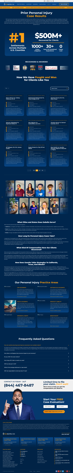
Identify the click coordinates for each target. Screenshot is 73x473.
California (22, 459)
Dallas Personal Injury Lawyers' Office (43, 439)
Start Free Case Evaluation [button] (54, 411)
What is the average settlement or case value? (15, 367)
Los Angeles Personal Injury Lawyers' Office (10, 439)
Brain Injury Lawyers (54, 326)
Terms (34, 471)
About (49, 4)
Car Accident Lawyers (7, 451)
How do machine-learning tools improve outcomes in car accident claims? (22, 345)
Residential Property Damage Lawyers (10, 465)
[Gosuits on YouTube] (63, 471)
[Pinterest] (53, 1)
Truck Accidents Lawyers (22, 310)
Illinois (21, 463)
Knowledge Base (40, 457)
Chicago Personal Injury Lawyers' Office (60, 439)
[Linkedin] (47, 1)
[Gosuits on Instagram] (65, 471)
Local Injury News (40, 459)
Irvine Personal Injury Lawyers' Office (28, 439)
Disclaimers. (8, 429)
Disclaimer (38, 471)
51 (39, 170)
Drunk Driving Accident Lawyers (9, 466)
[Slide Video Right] (70, 197)
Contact (54, 4)
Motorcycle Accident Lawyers (8, 452)
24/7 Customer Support (10, 1)
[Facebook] (44, 1)
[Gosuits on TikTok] (67, 471)
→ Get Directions (7, 444)
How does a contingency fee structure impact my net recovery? (20, 353)
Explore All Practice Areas (36, 331)
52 (42, 170)
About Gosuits (40, 451)
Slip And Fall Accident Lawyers (8, 462)
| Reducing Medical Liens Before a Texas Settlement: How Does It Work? (33, 7)
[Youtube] (48, 1)
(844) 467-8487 (64, 4)
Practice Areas (21, 4)
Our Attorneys (40, 452)
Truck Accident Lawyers (7, 453)
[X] (45, 1)
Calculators (43, 4)
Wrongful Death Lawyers (22, 326)
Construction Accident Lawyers (9, 461)
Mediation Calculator (41, 462)
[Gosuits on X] (58, 471)
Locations (29, 4)
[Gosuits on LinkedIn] (61, 471)
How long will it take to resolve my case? (14, 360)
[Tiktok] (51, 1)
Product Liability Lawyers (55, 310)
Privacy (31, 471)
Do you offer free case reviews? (12, 356)
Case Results (39, 454)
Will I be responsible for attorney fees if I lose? (15, 371)
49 (33, 170)
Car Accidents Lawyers (22, 296)
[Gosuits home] (9, 434)
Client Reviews (40, 456)
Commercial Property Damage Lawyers (10, 464)
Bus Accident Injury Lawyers (8, 455)
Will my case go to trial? (10, 363)
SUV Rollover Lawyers (7, 456)
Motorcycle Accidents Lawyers (56, 296)
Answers (36, 4)
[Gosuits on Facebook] (56, 471)
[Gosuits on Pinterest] (69, 471)
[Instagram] (50, 1)
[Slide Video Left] (2, 197)
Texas (21, 461)
